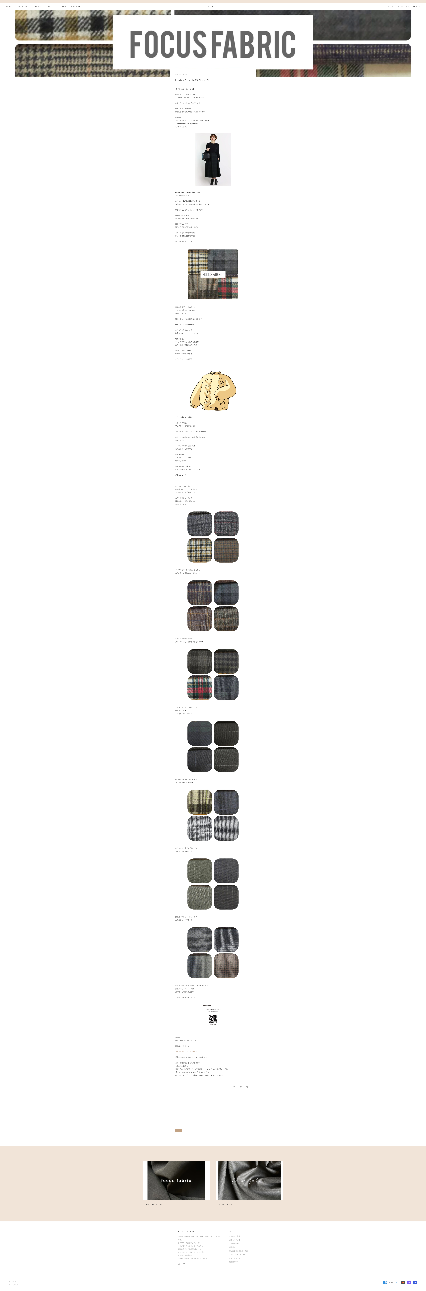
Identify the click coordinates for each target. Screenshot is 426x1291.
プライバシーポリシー (237, 1254)
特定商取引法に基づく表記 (238, 1251)
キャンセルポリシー (236, 1258)
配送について (234, 1262)
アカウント (399, 6)
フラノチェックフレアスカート (186, 1052)
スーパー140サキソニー (228, 1204)
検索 (407, 6)
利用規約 (232, 1247)
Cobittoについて (23, 7)
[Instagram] (179, 1263)
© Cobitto (13, 1281)
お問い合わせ (76, 7)
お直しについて (234, 1240)
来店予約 (38, 7)
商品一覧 (9, 7)
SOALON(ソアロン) (153, 1204)
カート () (416, 7)
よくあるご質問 (234, 1236)
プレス (64, 7)
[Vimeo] (184, 1263)
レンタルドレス (51, 7)
